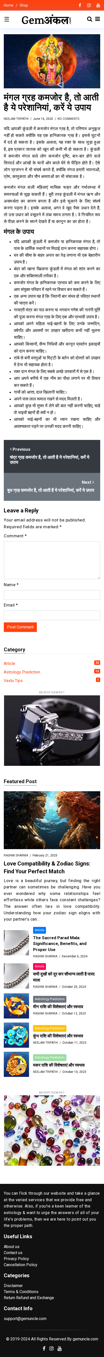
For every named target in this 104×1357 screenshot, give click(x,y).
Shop (24, 5)
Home (8, 5)
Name (11, 584)
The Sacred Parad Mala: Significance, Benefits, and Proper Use (60, 943)
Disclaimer (13, 1285)
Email (11, 605)
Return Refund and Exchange (29, 1297)
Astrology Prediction (51, 671)
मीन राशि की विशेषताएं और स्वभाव (58, 1006)
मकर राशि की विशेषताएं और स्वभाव (59, 1065)
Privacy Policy (16, 1258)
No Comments (68, 119)
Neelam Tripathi (16, 119)
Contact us (13, 1252)
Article (51, 663)
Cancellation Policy (20, 1264)
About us (11, 1246)
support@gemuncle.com (25, 1318)
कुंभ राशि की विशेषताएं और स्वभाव (58, 1035)
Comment (15, 535)
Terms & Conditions (21, 1291)
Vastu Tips (51, 680)
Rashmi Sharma (16, 855)
